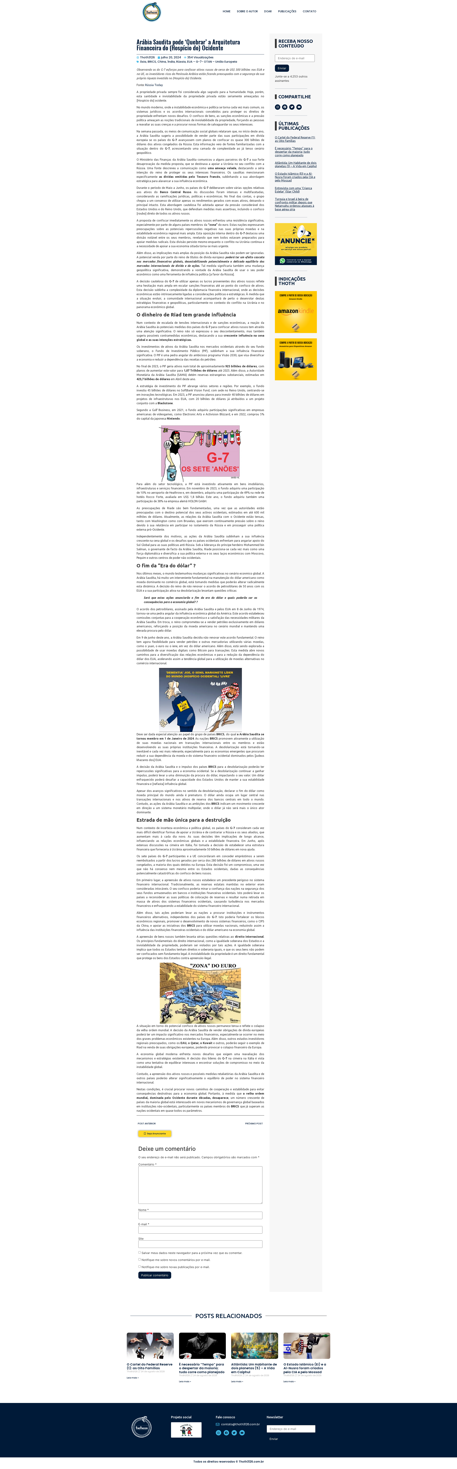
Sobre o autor (247, 11)
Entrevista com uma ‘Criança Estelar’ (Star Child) (293, 190)
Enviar (282, 68)
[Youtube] (299, 107)
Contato (309, 11)
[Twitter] (292, 107)
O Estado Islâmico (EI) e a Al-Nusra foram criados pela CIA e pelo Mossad (295, 177)
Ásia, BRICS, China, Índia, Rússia (163, 62)
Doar (268, 11)
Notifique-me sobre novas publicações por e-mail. (176, 1267)
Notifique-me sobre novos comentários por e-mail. (176, 1259)
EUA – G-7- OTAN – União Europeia (212, 62)
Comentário (147, 1164)
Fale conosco (225, 1417)
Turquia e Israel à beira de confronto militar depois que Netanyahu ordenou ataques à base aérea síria (294, 204)
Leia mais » (133, 1377)
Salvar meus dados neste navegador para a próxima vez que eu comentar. (192, 1252)
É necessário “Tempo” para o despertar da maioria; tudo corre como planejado (294, 152)
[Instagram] (277, 107)
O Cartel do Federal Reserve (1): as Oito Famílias (295, 139)
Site (141, 1238)
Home (226, 11)
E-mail (143, 1224)
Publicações (287, 11)
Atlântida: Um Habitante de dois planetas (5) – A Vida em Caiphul (296, 164)
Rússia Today (154, 85)
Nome (143, 1209)
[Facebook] (284, 107)
